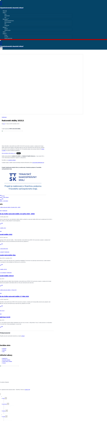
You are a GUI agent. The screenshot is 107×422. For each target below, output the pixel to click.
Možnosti (6, 28)
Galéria (4, 31)
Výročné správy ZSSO (8, 38)
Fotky (3, 351)
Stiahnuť (18, 153)
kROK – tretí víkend (4, 200)
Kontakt (5, 35)
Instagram (4, 348)
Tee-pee (4, 362)
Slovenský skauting (6, 359)
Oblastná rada (7, 15)
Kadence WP (27, 389)
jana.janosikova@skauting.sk (38, 162)
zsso (4, 123)
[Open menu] (1, 48)
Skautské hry (5, 358)
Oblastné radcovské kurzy (9, 20)
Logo (5, 17)
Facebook (4, 350)
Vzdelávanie (4, 117)
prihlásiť (23, 335)
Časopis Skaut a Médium (7, 361)
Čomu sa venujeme (7, 22)
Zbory (5, 14)
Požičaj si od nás (7, 30)
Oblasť (3, 398)
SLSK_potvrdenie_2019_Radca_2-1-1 (9, 153)
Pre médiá (6, 36)
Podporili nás (6, 25)
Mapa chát (5, 10)
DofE (5, 23)
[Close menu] (0, 394)
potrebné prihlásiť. (12, 160)
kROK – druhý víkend (4, 196)
